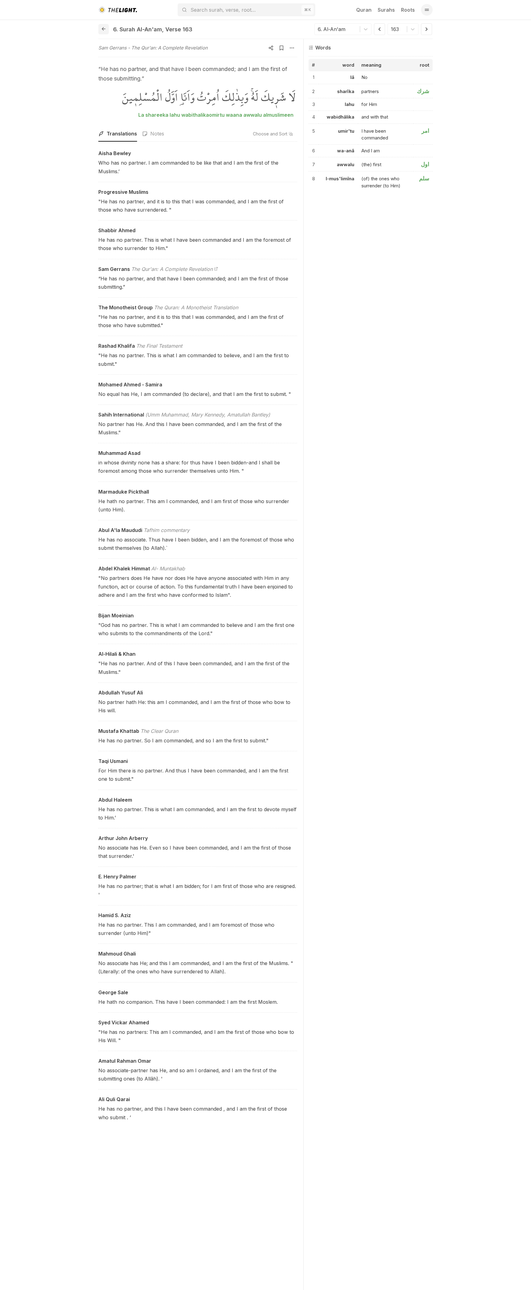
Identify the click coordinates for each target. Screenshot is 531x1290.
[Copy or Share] (271, 48)
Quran (364, 9)
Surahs (386, 9)
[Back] (103, 29)
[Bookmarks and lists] (281, 48)
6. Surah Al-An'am (137, 29)
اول (425, 164)
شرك (423, 91)
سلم (424, 178)
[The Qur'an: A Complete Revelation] (216, 269)
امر (425, 130)
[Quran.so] (117, 10)
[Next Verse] (426, 29)
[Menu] (427, 10)
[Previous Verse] (379, 29)
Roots (408, 9)
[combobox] (318, 29)
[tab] (117, 134)
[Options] (292, 48)
